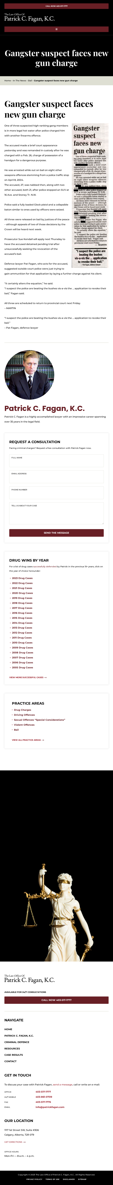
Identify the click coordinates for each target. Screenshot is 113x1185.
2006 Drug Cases (22, 662)
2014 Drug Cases (22, 623)
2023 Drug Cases (22, 578)
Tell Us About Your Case (24, 506)
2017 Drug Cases (22, 608)
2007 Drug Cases (22, 657)
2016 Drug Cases (22, 613)
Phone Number (19, 490)
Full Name (16, 458)
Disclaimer (69, 1179)
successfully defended (45, 566)
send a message (62, 1084)
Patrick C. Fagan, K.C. (44, 408)
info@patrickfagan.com (50, 1107)
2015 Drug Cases (22, 618)
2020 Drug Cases (22, 593)
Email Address (18, 474)
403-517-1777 (43, 1091)
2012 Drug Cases (22, 632)
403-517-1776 (43, 1102)
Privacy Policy (34, 1179)
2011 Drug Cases (22, 637)
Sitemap (82, 1179)
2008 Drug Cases (22, 652)
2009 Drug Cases (22, 647)
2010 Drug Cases (22, 642)
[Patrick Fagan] (29, 351)
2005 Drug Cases (22, 667)
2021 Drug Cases (22, 588)
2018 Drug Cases (22, 603)
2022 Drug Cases (22, 583)
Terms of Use (52, 1179)
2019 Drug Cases (22, 598)
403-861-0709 (44, 1096)
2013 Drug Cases (22, 627)
